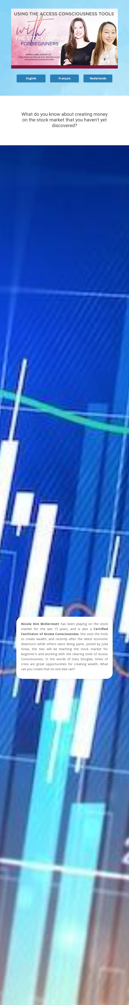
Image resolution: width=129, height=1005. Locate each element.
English (31, 78)
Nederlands (98, 78)
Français (64, 78)
